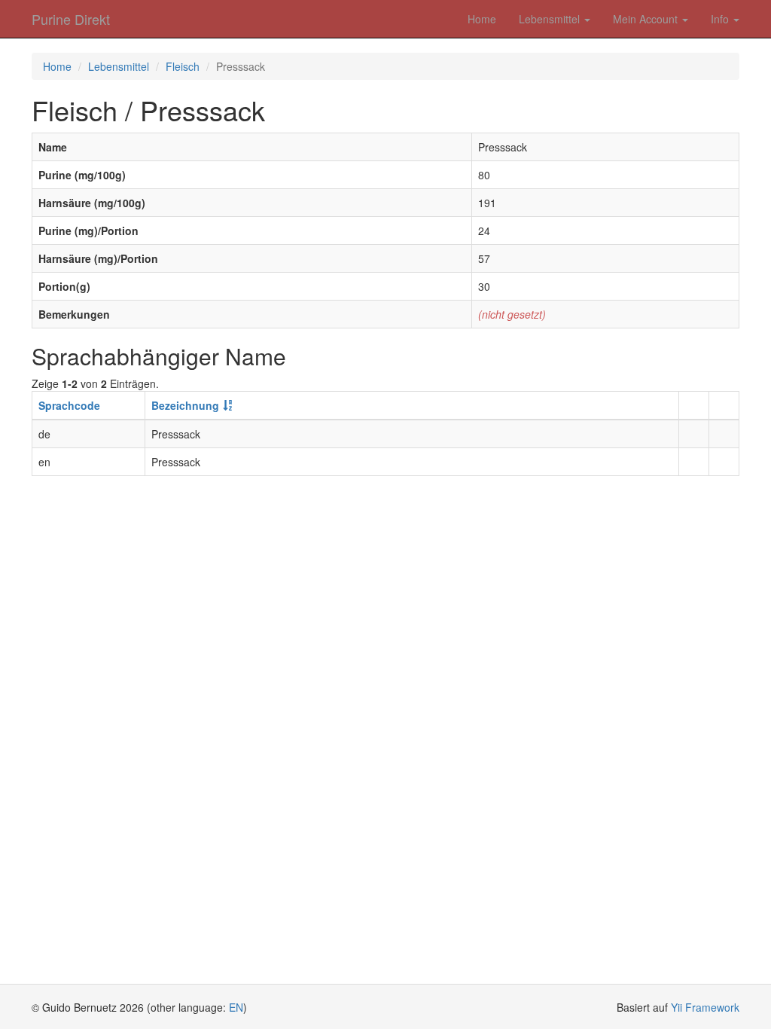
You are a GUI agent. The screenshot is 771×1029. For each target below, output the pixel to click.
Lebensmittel (551, 18)
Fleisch (183, 66)
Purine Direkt (71, 19)
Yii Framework (705, 1007)
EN (236, 1007)
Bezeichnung (185, 405)
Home (482, 18)
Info (721, 18)
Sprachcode (69, 405)
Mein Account (647, 18)
